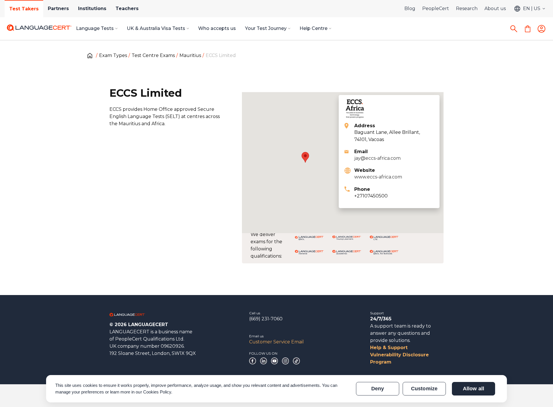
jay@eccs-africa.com (377, 158)
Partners (58, 8)
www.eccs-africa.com (378, 177)
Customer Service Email (276, 342)
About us (495, 8)
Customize (424, 388)
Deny (377, 388)
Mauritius (190, 55)
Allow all (473, 388)
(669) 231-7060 (266, 319)
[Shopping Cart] (527, 28)
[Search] (513, 28)
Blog (409, 8)
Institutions (92, 8)
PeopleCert (435, 8)
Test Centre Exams (153, 55)
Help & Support (389, 347)
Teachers (127, 8)
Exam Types (113, 55)
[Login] (541, 28)
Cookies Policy (157, 391)
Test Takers (24, 9)
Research (467, 8)
